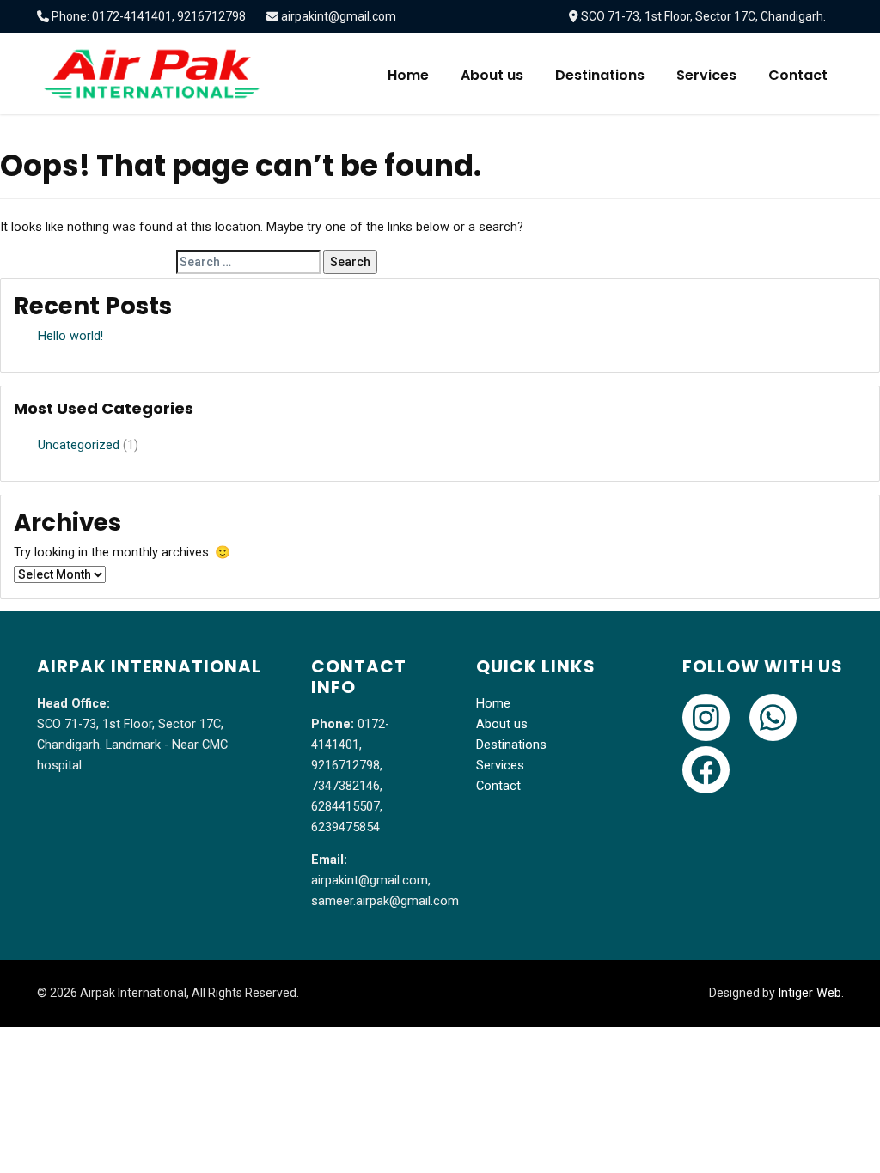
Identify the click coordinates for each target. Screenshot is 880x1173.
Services (706, 75)
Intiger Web (809, 993)
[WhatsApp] (773, 717)
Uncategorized (78, 445)
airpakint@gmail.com (338, 16)
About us (492, 75)
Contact (798, 75)
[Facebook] (706, 769)
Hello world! (70, 336)
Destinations (600, 75)
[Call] (706, 717)
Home (408, 75)
